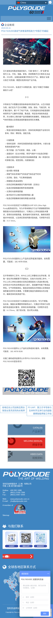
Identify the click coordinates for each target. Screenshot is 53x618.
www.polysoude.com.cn (19, 499)
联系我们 (6, 557)
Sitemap (6, 515)
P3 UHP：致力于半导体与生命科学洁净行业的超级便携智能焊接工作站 (40, 410)
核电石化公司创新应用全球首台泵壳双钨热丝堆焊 (13, 409)
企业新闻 (9, 25)
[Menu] (48, 18)
